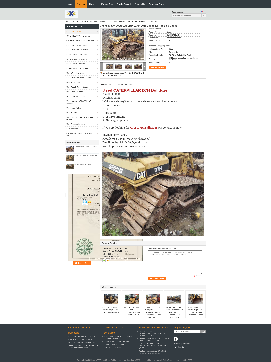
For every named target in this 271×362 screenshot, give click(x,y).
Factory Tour (107, 4)
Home (70, 4)
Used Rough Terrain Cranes (77, 87)
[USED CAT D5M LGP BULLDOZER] (70, 158)
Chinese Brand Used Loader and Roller (79, 135)
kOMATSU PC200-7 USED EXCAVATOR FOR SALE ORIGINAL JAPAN (152, 346)
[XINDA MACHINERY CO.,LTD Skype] (104, 260)
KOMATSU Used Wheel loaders (78, 78)
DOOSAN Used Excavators (76, 96)
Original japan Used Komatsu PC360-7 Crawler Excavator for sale (154, 340)
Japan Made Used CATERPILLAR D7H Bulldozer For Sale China (83, 347)
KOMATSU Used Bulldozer (76, 55)
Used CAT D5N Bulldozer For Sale (81, 343)
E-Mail (177, 343)
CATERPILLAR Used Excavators (78, 36)
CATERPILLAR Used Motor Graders (80, 45)
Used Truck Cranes (73, 82)
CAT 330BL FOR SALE (112, 348)
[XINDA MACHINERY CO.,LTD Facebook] (176, 339)
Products (81, 4)
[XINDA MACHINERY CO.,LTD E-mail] (107, 260)
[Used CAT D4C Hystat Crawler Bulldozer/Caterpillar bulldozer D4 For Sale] (132, 299)
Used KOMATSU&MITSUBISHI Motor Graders (80, 118)
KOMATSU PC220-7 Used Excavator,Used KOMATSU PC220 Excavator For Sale (152, 333)
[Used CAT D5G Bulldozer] (70, 166)
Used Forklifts (71, 113)
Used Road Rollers (73, 108)
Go (204, 15)
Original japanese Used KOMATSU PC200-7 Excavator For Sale (152, 352)
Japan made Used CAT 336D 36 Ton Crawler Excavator (118, 337)
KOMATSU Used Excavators (77, 50)
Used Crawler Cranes (74, 92)
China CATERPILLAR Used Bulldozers (104, 360)
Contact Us (140, 4)
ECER (190, 360)
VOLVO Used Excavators (76, 64)
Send (202, 332)
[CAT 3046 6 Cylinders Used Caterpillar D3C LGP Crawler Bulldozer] (111, 299)
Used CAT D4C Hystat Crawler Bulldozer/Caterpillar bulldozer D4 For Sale (132, 311)
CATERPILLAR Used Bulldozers (93, 22)
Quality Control (124, 4)
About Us (93, 4)
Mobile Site (180, 347)
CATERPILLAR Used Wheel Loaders (80, 41)
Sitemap (186, 343)
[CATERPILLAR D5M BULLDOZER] (70, 149)
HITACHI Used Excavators (76, 59)
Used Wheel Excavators (75, 73)
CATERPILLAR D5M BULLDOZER (85, 147)
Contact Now (158, 67)
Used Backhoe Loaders (75, 124)
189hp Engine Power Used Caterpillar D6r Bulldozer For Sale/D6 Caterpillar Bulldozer (195, 311)
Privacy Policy (82, 360)
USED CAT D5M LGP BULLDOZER (85, 155)
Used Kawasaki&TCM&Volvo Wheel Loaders (80, 102)
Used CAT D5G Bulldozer (82, 164)
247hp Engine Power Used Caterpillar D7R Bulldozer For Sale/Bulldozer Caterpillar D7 (174, 312)
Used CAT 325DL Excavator (114, 345)
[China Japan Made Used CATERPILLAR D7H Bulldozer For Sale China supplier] (123, 44)
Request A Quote (157, 4)
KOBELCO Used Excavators (77, 68)
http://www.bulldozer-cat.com (127, 146)
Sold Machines (72, 129)
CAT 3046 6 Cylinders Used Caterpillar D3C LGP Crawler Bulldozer (111, 309)
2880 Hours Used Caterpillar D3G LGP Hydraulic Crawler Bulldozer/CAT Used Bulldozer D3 (153, 312)
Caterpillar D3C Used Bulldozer (80, 339)
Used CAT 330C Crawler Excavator (117, 342)
